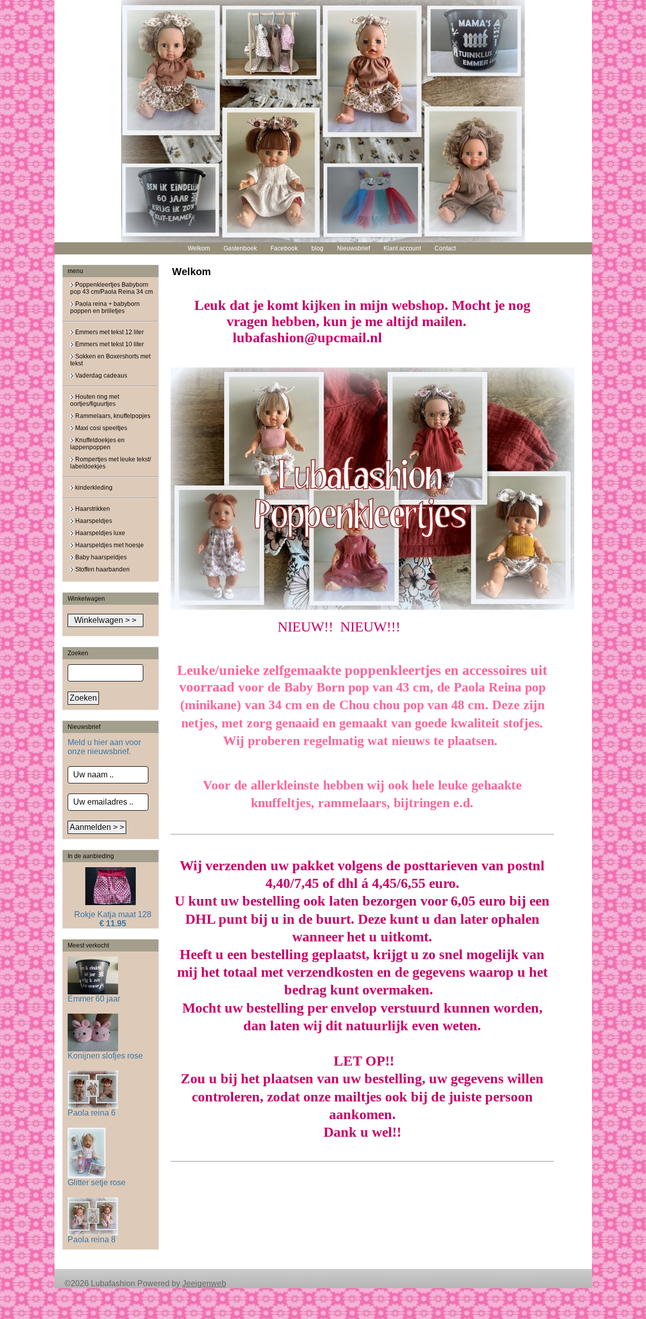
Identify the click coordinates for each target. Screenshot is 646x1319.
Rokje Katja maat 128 (112, 914)
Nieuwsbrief (353, 248)
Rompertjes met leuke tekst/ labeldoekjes (110, 463)
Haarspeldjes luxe (99, 533)
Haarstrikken (92, 508)
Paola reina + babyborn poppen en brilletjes (105, 307)
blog (317, 248)
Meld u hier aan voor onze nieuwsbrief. (104, 747)
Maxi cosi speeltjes (100, 428)
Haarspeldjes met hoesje (109, 545)
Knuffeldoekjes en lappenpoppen (97, 444)
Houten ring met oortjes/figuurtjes (94, 400)
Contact (445, 248)
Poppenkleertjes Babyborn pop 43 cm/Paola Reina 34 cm (111, 288)
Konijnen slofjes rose (105, 1055)
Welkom (199, 248)
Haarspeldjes (93, 520)
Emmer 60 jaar (94, 998)
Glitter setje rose (97, 1182)
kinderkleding (93, 487)
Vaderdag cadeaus (100, 375)
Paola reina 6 (92, 1113)
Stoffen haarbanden (102, 569)
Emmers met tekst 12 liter (109, 332)
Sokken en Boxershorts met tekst (110, 360)
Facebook (284, 248)
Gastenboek (240, 248)
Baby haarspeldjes (100, 557)
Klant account (402, 248)
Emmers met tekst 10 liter (109, 344)
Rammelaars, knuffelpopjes (112, 415)
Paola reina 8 (92, 1239)
